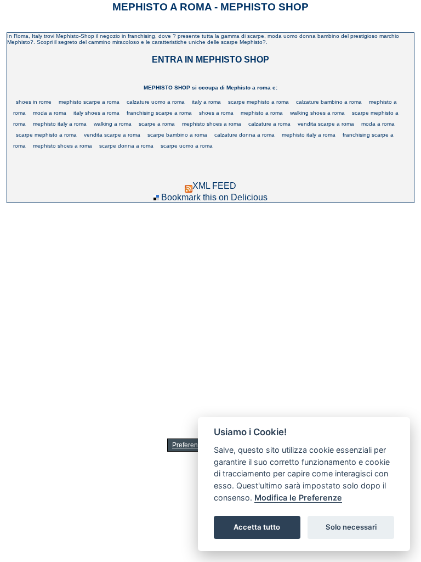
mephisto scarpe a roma (89, 102)
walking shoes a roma (317, 113)
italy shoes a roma (96, 113)
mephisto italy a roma (60, 124)
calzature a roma (269, 124)
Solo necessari (351, 526)
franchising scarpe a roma (159, 113)
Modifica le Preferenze (298, 497)
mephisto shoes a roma (211, 124)
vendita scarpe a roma (326, 124)
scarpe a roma (157, 124)
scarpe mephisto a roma (258, 102)
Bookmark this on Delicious (214, 197)
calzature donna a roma (244, 135)
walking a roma (113, 124)
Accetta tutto (257, 526)
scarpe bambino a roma (177, 135)
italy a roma (206, 102)
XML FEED (214, 185)
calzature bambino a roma (329, 102)
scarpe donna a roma (126, 146)
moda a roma (49, 113)
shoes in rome (34, 102)
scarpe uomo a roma (187, 146)
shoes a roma (216, 113)
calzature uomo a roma (156, 102)
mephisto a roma (262, 113)
